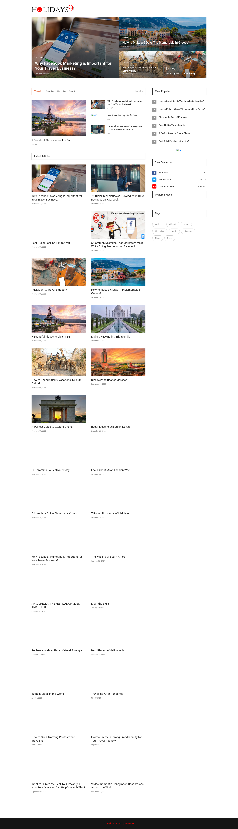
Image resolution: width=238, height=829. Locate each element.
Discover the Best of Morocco (109, 380)
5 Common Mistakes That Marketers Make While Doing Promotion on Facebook (117, 244)
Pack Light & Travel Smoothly (180, 73)
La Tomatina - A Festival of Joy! (51, 470)
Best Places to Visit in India (108, 650)
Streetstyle (159, 231)
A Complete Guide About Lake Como (54, 513)
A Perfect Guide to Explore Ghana (52, 426)
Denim (186, 224)
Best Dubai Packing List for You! (122, 115)
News (157, 238)
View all (138, 91)
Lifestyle (172, 224)
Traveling (127, 37)
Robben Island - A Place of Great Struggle (57, 650)
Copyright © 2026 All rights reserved (119, 823)
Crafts (174, 231)
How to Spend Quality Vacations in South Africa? (139, 69)
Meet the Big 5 (100, 603)
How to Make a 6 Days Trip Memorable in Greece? (156, 42)
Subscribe (201, 186)
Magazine (188, 231)
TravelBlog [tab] (73, 91)
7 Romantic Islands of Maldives (110, 513)
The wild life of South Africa (108, 556)
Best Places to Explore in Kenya (110, 426)
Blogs (169, 238)
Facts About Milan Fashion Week (111, 470)
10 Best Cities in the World (48, 693)
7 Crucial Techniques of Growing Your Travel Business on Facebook (118, 197)
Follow (203, 180)
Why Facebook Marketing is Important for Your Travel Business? (73, 66)
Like (204, 173)
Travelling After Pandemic (107, 693)
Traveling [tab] (50, 91)
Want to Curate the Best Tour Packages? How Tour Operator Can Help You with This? (58, 785)
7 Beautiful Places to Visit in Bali (51, 140)
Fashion (158, 224)
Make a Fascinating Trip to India (110, 336)
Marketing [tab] (61, 91)
